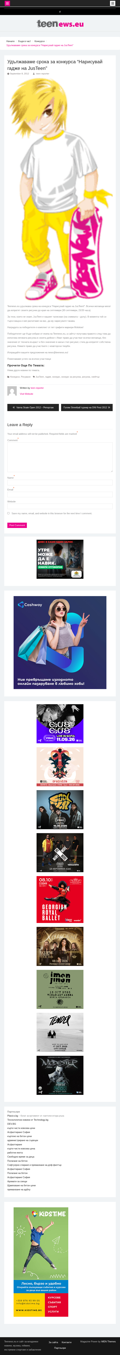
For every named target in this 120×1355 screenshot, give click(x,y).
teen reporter (42, 73)
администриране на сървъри (22, 1140)
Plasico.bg (12, 1115)
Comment (12, 440)
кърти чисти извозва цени (21, 1128)
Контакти (66, 1342)
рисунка (86, 376)
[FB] (60, 12)
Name (10, 477)
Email (10, 489)
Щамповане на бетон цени (21, 1185)
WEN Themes (108, 1341)
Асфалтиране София (18, 1132)
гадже (48, 376)
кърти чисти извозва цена (21, 1148)
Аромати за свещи (17, 1181)
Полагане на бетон (17, 1161)
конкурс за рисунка (71, 376)
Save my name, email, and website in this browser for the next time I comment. (52, 513)
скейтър (95, 376)
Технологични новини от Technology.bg (27, 1119)
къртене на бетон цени (19, 1136)
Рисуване (26, 376)
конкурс (56, 376)
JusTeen (40, 376)
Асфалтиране (14, 1144)
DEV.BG (11, 1123)
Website (11, 501)
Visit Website (26, 393)
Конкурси (15, 376)
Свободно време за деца (20, 1156)
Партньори (60, 1348)
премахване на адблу (18, 1189)
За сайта (53, 1342)
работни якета (15, 1152)
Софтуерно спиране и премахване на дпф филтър (34, 1165)
